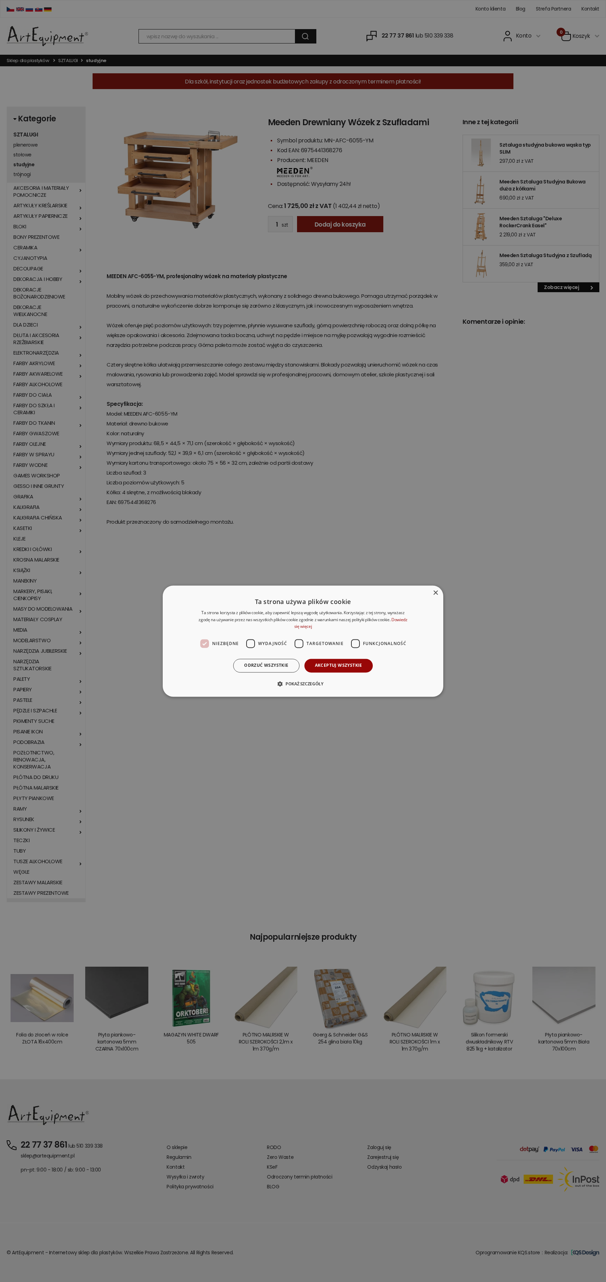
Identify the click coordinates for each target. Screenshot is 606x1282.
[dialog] (303, 641)
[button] (303, 683)
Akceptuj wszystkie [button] (338, 666)
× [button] (435, 593)
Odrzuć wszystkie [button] (266, 666)
